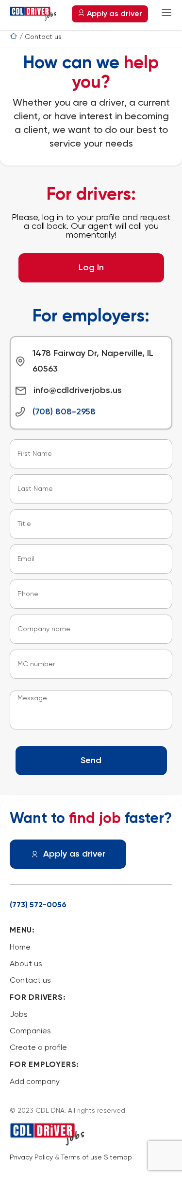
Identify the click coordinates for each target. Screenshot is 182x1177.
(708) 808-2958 (64, 412)
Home (20, 948)
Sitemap (118, 1157)
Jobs (19, 1015)
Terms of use (81, 1157)
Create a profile (38, 1048)
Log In (91, 267)
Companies (30, 1031)
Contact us (30, 981)
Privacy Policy (31, 1157)
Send (91, 760)
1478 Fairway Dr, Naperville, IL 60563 (93, 361)
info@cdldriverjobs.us (77, 390)
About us (26, 964)
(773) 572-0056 (38, 905)
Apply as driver (113, 14)
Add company (35, 1082)
